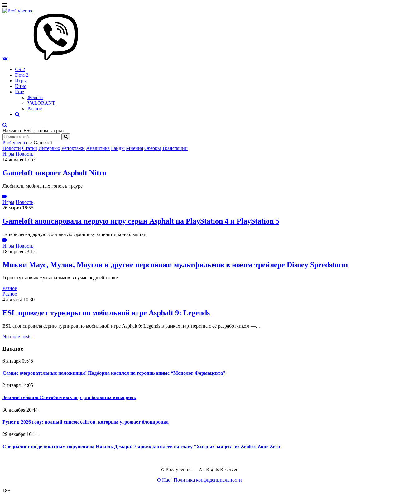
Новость (24, 154)
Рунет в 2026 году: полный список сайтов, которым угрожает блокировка (85, 422)
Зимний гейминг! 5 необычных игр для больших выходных (69, 397)
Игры (21, 80)
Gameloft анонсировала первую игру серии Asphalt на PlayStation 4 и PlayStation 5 (140, 221)
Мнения (134, 148)
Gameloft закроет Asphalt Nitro (54, 173)
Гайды (118, 148)
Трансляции (175, 148)
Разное (34, 108)
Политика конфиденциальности (208, 480)
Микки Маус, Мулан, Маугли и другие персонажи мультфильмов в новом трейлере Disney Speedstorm (175, 265)
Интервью (49, 148)
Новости (11, 148)
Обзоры (152, 148)
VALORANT (41, 103)
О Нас (163, 480)
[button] (5, 58)
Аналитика (98, 148)
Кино (20, 86)
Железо (35, 97)
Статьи (29, 148)
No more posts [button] (16, 336)
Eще (19, 91)
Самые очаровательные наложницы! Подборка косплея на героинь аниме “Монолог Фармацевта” (113, 373)
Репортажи (73, 148)
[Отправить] (65, 136)
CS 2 (20, 69)
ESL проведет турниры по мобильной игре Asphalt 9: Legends (106, 313)
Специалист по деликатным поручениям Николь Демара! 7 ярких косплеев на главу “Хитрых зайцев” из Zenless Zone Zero (141, 446)
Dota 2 (21, 75)
